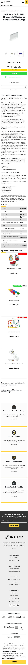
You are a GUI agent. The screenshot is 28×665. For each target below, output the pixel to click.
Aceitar (14, 662)
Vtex (10, 638)
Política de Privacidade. (8, 658)
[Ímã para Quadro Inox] (14, 292)
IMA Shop (7, 2)
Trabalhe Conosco (14, 595)
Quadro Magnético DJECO (14, 331)
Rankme (17, 638)
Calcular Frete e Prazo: (14, 82)
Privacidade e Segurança (14, 560)
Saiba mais (14, 419)
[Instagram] (14, 604)
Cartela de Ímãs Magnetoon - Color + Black (14, 363)
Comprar (14, 73)
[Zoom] (6, 53)
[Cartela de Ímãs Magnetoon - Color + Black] (14, 355)
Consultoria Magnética (14, 571)
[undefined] (14, 36)
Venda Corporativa (14, 568)
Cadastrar (14, 525)
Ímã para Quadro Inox (14, 300)
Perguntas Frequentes (14, 579)
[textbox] (14, 5)
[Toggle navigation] (2, 2)
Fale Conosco (14, 593)
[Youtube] (17, 604)
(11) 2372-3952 (15, 601)
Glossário (14, 582)
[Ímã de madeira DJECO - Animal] (14, 260)
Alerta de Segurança (14, 584)
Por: (14, 273)
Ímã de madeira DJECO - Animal (14, 268)
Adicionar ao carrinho (14, 77)
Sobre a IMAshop (14, 557)
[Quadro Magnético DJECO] (14, 323)
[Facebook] (10, 604)
